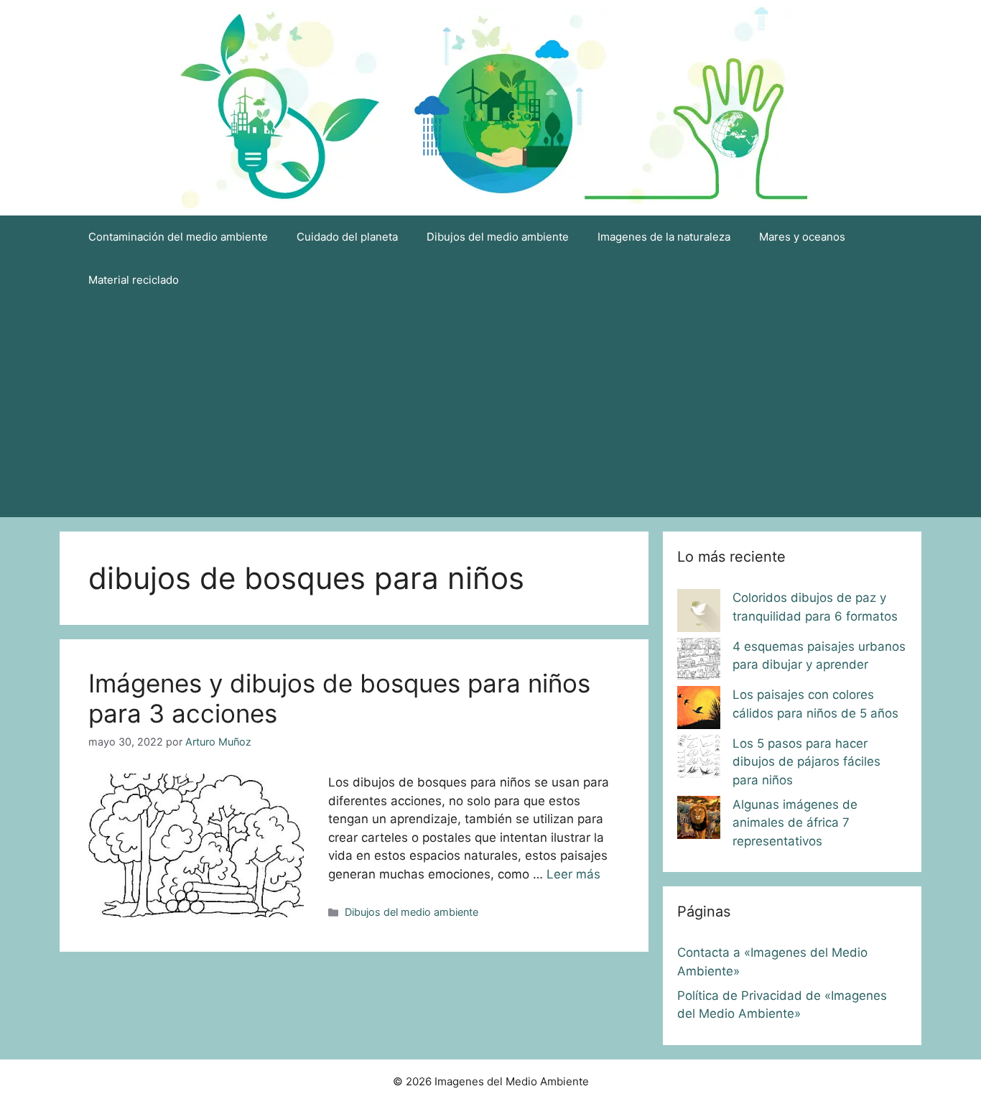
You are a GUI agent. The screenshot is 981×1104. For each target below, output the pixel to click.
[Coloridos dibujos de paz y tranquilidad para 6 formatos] (698, 613)
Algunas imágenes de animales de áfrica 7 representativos (795, 822)
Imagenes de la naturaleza (664, 236)
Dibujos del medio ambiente (498, 236)
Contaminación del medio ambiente (178, 236)
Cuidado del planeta (347, 236)
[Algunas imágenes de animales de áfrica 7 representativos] (698, 820)
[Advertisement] (490, 409)
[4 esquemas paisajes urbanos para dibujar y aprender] (698, 662)
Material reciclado (133, 280)
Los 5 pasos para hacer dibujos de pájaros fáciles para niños (806, 761)
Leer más (573, 874)
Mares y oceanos (802, 236)
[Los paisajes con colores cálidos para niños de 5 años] (698, 710)
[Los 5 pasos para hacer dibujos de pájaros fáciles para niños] (698, 759)
